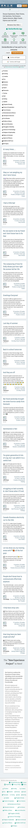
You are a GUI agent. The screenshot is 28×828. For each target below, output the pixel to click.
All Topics (14, 826)
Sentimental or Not (10, 429)
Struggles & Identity (15, 813)
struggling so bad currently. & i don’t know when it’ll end (13, 490)
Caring (13, 794)
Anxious (18, 791)
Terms (24, 784)
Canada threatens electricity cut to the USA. (13, 518)
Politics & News (8, 810)
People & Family (20, 798)
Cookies (22, 67)
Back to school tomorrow (12, 349)
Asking (24, 794)
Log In (19, 5)
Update (7, 798)
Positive (6, 788)
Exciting (14, 788)
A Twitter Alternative (23, 35)
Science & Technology (14, 816)
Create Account (17, 52)
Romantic (5, 794)
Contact (24, 782)
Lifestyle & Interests (9, 807)
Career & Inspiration (9, 801)
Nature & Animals (21, 819)
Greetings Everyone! (10, 295)
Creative (23, 788)
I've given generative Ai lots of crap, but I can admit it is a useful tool (13, 458)
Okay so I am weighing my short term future (12, 173)
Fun (4, 791)
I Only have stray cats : (11, 608)
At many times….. (9, 149)
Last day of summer (10, 323)
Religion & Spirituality (8, 819)
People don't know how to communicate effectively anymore (12, 579)
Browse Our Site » (14, 25)
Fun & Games (21, 801)
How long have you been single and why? (12, 635)
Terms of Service (8, 67)
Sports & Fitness (8, 822)
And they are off (9, 372)
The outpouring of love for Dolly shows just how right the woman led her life (13, 266)
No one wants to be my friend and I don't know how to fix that (14, 233)
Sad (18, 794)
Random (10, 791)
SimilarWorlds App (15, 29)
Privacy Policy (16, 67)
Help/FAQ (8, 784)
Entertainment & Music (14, 804)
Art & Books (22, 807)
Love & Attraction (20, 810)
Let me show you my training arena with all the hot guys (13, 550)
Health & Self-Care (21, 822)
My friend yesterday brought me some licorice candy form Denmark (13, 401)
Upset (24, 791)
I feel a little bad (9, 203)
